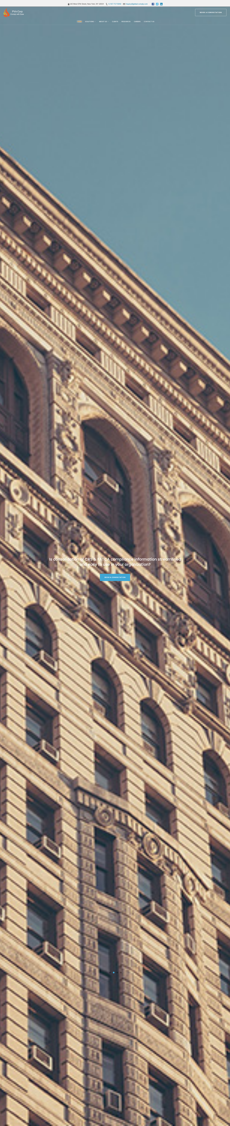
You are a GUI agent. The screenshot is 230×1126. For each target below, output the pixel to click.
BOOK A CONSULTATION (211, 12)
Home (80, 22)
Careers (137, 22)
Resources (126, 22)
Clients (115, 22)
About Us (103, 22)
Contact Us (149, 22)
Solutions (89, 22)
